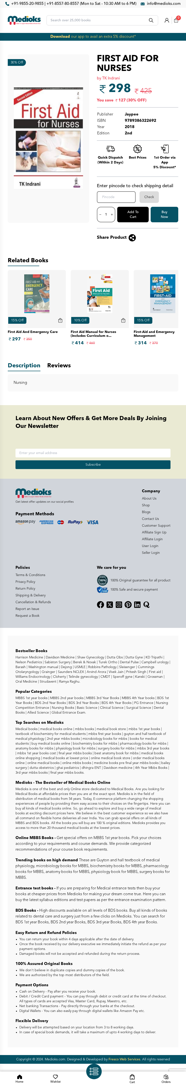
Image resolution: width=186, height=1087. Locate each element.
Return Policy (25, 588)
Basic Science (86, 707)
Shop (146, 505)
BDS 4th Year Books (116, 703)
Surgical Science (138, 707)
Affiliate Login (152, 539)
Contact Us (150, 519)
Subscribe (93, 464)
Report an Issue (27, 609)
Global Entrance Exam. (68, 712)
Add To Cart (133, 214)
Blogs (146, 512)
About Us (149, 498)
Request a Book (27, 615)
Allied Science (37, 712)
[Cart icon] (60, 320)
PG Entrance (143, 703)
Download (60, 37)
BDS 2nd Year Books (50, 703)
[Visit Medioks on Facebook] (100, 604)
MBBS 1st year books (32, 698)
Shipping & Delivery (31, 595)
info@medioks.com (164, 4)
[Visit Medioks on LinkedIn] (137, 604)
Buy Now (164, 214)
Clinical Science (111, 707)
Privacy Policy (25, 582)
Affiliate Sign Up (154, 532)
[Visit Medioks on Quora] (146, 604)
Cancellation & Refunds (33, 602)
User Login (150, 546)
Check (149, 197)
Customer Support (156, 525)
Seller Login (151, 553)
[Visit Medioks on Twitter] (109, 604)
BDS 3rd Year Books (83, 703)
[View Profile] (167, 20)
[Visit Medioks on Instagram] (119, 604)
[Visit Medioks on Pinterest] (128, 604)
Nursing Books (62, 707)
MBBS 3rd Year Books (102, 698)
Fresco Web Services (124, 1059)
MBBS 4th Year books (138, 698)
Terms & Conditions (30, 575)
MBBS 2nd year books (66, 698)
